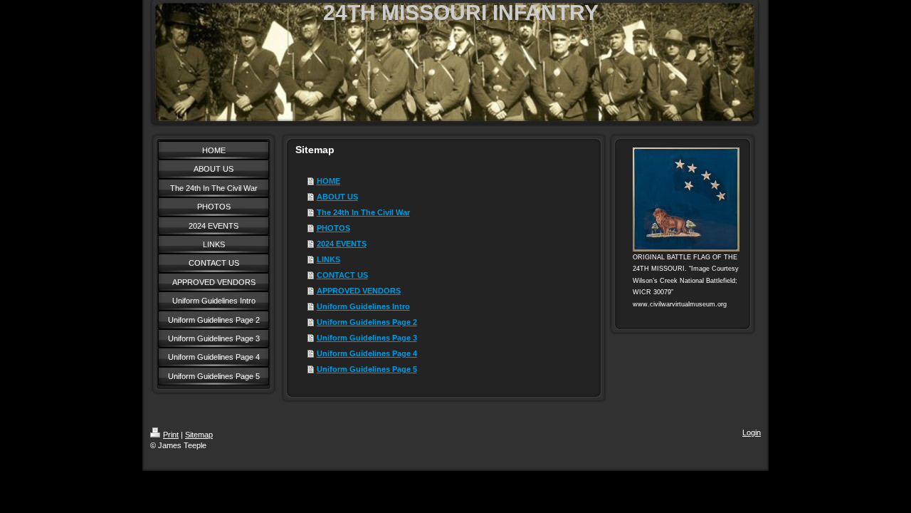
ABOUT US (337, 196)
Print (171, 434)
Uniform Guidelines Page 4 (367, 353)
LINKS (328, 259)
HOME (328, 181)
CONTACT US (342, 275)
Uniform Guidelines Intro (363, 306)
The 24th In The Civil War (363, 212)
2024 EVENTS (342, 243)
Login (751, 432)
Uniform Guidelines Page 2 (367, 322)
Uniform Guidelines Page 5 (367, 369)
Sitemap (199, 434)
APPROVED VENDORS (359, 290)
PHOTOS (333, 228)
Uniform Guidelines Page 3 (367, 337)
